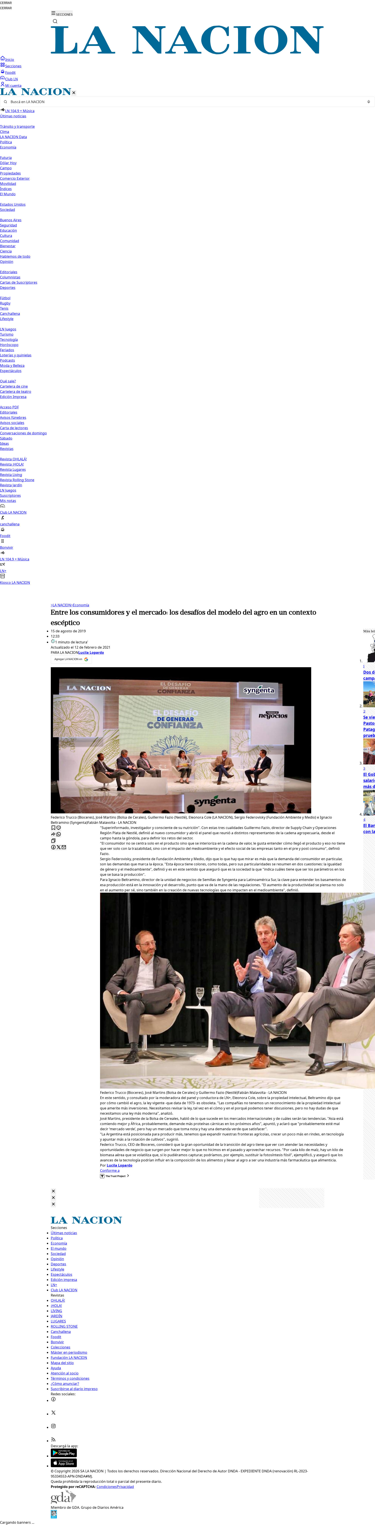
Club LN (11, 79)
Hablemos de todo (15, 256)
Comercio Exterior (15, 178)
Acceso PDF (9, 407)
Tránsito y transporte (17, 126)
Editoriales (8, 272)
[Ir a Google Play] (64, 1456)
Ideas (4, 443)
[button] (187, 336)
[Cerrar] (73, 93)
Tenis (4, 308)
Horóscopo (9, 344)
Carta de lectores (14, 428)
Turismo (6, 334)
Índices (6, 188)
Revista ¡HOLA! (12, 464)
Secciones (13, 66)
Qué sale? (8, 381)
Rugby (5, 303)
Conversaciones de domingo (23, 433)
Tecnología (9, 339)
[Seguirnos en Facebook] (53, 1400)
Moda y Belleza (12, 365)
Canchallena (10, 313)
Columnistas (10, 277)
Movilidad (8, 183)
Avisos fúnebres (13, 417)
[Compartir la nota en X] (58, 847)
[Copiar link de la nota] (53, 841)
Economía (80, 605)
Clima (4, 131)
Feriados (7, 350)
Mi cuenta (13, 85)
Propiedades (10, 173)
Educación (8, 230)
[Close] (53, 1191)
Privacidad (125, 1486)
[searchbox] (186, 101)
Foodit (10, 72)
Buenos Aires (10, 220)
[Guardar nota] (53, 828)
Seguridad (8, 225)
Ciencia (6, 251)
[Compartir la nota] (53, 834)
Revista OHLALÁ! (13, 459)
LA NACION (61, 605)
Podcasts (7, 360)
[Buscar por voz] (368, 101)
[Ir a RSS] (53, 1440)
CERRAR (6, 3)
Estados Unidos (13, 204)
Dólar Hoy (8, 162)
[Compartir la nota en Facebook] (53, 847)
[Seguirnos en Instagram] (53, 1427)
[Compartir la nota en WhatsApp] (58, 834)
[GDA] (63, 1502)
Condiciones (107, 1486)
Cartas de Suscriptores (18, 282)
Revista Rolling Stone (17, 480)
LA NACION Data (13, 136)
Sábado (6, 438)
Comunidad (9, 240)
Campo (6, 168)
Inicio (9, 59)
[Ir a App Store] (64, 1465)
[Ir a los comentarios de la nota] (58, 828)
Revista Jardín (11, 485)
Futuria (6, 157)
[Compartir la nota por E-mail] (63, 847)
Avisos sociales (12, 422)
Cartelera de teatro (15, 391)
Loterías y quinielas (15, 355)
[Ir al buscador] (55, 21)
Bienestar (8, 246)
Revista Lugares (13, 469)
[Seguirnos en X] (53, 1414)
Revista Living (11, 474)
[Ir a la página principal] (187, 53)
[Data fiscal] (54, 1517)
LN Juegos (8, 329)
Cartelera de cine (14, 386)
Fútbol (5, 298)
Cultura (6, 235)
